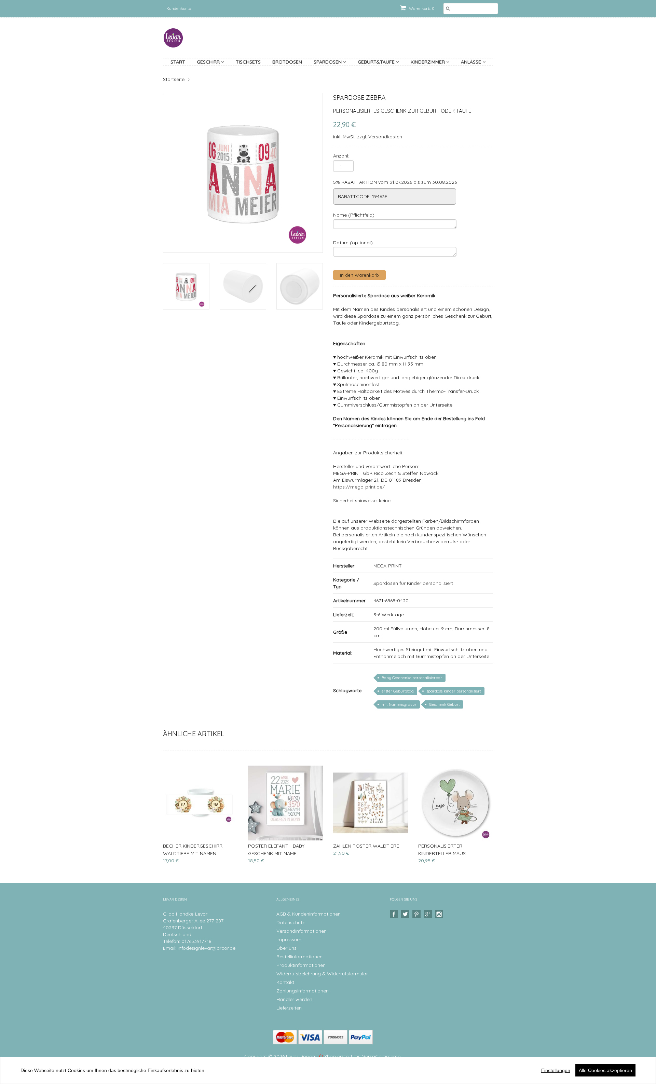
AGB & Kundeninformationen (308, 914)
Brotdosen (287, 62)
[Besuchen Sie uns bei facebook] (395, 914)
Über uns (286, 948)
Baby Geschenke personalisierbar (412, 677)
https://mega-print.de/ (359, 487)
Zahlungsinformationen (302, 991)
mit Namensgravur (399, 704)
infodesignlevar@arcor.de (206, 948)
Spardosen (328, 62)
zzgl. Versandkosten (379, 137)
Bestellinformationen (299, 956)
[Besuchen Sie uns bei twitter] (406, 914)
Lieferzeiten (289, 1008)
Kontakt (285, 982)
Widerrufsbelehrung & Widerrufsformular (322, 974)
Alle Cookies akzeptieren (605, 1070)
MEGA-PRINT (387, 566)
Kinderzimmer (428, 62)
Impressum (288, 939)
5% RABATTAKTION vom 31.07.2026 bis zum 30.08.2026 (395, 182)
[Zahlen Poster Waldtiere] (370, 803)
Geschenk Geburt (444, 704)
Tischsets (248, 62)
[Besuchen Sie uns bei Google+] (429, 914)
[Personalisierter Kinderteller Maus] (455, 803)
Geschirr (209, 62)
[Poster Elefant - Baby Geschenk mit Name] (285, 803)
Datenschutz (290, 922)
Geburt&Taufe (377, 62)
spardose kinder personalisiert (453, 691)
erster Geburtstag (398, 691)
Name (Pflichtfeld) (353, 215)
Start (177, 62)
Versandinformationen (301, 931)
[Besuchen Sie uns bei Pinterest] (417, 914)
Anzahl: (341, 156)
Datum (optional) (353, 242)
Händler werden (294, 999)
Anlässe (471, 62)
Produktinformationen (301, 965)
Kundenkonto (178, 8)
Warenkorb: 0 (421, 8)
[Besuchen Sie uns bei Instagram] (440, 914)
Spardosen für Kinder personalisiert (413, 583)
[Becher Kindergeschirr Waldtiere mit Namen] (200, 803)
